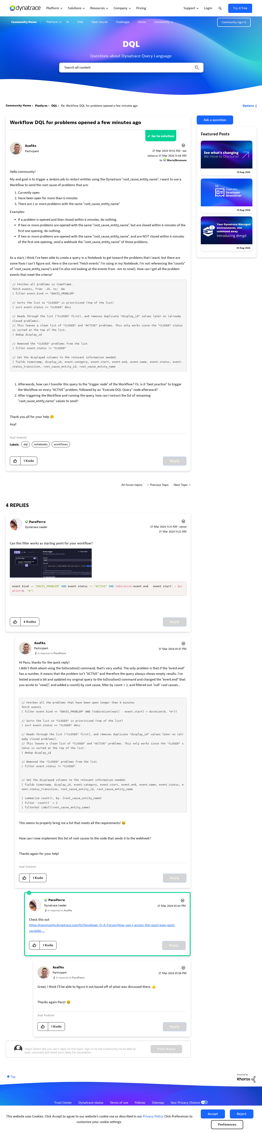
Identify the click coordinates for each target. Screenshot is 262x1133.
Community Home (24, 22)
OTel (80, 22)
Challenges (123, 22)
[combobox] (131, 67)
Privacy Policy (153, 1116)
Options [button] (248, 105)
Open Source (99, 22)
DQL (54, 105)
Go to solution (162, 136)
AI (67, 22)
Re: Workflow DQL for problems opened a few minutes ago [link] (99, 105)
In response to (52, 653)
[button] (213, 1113)
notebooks (40, 444)
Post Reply (166, 1049)
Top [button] (13, 1077)
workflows (61, 444)
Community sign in (234, 22)
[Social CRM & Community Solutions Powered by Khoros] (246, 1078)
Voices (142, 22)
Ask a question (215, 120)
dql (26, 444)
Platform (52, 22)
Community (161, 22)
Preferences (227, 1125)
